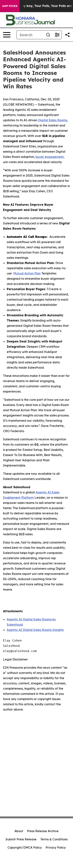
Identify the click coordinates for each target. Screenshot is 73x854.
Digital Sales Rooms (52, 120)
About (18, 831)
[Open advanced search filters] (57, 34)
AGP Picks (9, 6)
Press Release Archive (43, 831)
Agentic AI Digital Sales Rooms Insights (35, 630)
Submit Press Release (21, 839)
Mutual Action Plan (27, 273)
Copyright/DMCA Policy (24, 847)
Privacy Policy (55, 847)
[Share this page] (67, 34)
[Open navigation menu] (6, 34)
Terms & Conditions (54, 839)
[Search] (48, 34)
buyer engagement (50, 157)
